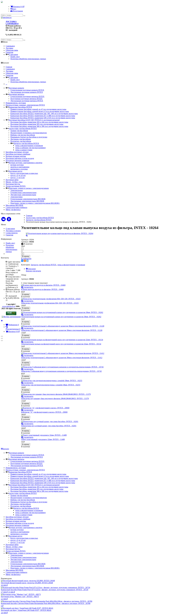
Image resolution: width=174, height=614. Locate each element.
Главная (9, 67)
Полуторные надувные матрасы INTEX (26, 99)
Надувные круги (15, 171)
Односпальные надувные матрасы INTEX (27, 96)
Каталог (6, 449)
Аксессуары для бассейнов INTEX (23, 128)
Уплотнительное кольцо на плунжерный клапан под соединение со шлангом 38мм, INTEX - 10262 (61, 317)
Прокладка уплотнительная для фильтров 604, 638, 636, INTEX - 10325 (50, 303)
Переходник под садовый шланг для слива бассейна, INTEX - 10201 (48, 426)
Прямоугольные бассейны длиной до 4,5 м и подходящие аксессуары (38, 109)
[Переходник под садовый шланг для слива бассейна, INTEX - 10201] (89, 421)
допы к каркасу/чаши (23, 150)
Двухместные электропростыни (23, 195)
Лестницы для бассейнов (20, 139)
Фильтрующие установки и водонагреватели (28, 133)
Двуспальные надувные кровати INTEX (26, 92)
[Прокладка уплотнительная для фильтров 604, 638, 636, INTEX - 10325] (89, 299)
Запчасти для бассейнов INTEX (26, 143)
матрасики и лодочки (19, 169)
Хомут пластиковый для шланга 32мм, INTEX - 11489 (43, 439)
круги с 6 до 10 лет (18, 175)
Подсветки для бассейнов (20, 141)
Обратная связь (12, 50)
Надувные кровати (16, 88)
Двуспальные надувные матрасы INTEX (26, 101)
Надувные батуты (13, 184)
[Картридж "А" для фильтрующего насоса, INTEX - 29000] (89, 408)
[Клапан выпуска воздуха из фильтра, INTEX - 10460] (89, 285)
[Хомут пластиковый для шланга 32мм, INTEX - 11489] (89, 435)
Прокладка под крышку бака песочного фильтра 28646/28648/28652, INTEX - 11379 (55, 398)
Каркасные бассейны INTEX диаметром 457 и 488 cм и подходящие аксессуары (42, 116)
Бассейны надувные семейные (18, 154)
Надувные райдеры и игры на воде (20, 158)
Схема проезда (12, 233)
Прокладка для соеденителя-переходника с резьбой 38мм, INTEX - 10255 (50, 385)
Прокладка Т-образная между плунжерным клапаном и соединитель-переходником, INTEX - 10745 (61, 371)
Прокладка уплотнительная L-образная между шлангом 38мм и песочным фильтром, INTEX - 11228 (61, 330)
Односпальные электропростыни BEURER (27, 199)
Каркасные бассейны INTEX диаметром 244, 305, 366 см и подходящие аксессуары (44, 114)
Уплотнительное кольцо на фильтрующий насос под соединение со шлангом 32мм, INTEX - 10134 (61, 344)
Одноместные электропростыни (23, 193)
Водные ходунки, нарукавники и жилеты (25, 163)
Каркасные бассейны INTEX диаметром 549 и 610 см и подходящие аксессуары (42, 118)
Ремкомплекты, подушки (16, 103)
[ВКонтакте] (22, 261)
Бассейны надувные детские (17, 152)
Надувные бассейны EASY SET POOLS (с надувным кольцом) (34, 120)
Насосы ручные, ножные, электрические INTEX (25, 105)
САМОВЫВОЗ (12, 24)
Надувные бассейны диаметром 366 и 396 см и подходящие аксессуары (39, 126)
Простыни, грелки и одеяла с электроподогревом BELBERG (35, 203)
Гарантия (9, 52)
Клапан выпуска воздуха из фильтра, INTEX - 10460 (42, 289)
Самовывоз (10, 46)
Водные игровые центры (16, 156)
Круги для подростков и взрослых (24, 173)
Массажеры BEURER (14, 205)
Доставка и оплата (13, 231)
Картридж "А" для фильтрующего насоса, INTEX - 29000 (44, 412)
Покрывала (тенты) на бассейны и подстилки (28, 137)
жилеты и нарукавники (19, 167)
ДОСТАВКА (11, 22)
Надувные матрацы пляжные (17, 160)
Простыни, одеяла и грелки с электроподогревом (29, 188)
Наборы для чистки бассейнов (22, 135)
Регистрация (18, 11)
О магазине (13, 54)
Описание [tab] (32, 269)
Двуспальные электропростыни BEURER (27, 201)
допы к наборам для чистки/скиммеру (30, 148)
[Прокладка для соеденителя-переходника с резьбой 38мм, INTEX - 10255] (89, 381)
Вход (14, 9)
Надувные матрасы (16, 94)
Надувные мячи (12, 180)
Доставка (9, 48)
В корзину (25, 256)
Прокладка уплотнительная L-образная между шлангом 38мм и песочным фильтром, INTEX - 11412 (61, 358)
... (6, 84)
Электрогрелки (16, 190)
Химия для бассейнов (19, 131)
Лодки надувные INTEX (16, 186)
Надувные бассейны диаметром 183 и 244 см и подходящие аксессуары (39, 122)
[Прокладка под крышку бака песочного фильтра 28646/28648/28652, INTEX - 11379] (89, 394)
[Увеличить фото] (22, 287)
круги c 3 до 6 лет (17, 178)
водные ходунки (17, 165)
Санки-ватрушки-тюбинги (16, 207)
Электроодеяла (16, 197)
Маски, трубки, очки (14, 182)
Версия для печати (33, 271)
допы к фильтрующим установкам (29, 146)
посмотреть (28, 287)
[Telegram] (27, 261)
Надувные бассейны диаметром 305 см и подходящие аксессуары (36, 124)
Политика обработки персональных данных (28, 59)
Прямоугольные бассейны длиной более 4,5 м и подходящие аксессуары (39, 111)
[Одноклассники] (25, 261)
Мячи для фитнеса (13, 210)
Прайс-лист (15, 57)
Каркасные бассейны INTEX (20, 107)
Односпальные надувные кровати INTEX (27, 90)
